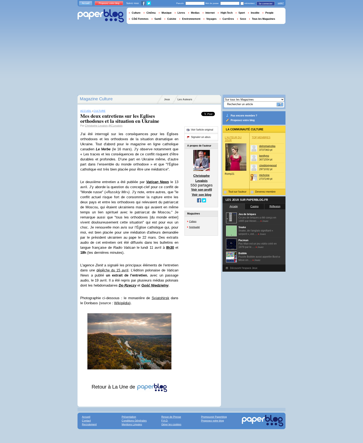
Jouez (265, 221)
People (269, 12)
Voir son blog (201, 194)
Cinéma (151, 12)
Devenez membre (265, 191)
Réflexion (275, 206)
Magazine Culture (96, 99)
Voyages (211, 18)
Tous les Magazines (263, 18)
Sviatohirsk (160, 298)
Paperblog (101, 15)
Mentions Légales (132, 424)
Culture (192, 221)
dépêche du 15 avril (112, 270)
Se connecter (265, 3)
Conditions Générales (134, 420)
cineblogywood (268, 165)
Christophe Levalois (96, 125)
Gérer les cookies (171, 424)
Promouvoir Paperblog (214, 416)
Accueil (85, 3)
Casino (254, 206)
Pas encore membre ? (244, 115)
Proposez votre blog (243, 120)
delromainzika (267, 146)
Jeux (167, 99)
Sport (241, 12)
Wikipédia (121, 303)
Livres (181, 12)
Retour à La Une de (114, 387)
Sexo (243, 18)
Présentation (129, 416)
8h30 (170, 248)
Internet (210, 12)
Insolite (255, 12)
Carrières (228, 18)
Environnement (191, 18)
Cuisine (171, 18)
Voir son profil (201, 189)
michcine (264, 175)
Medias (195, 12)
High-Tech (227, 12)
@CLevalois (115, 125)
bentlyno (264, 155)
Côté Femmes (140, 18)
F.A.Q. (164, 420)
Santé (157, 18)
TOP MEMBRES (261, 137)
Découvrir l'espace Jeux (243, 268)
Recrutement (89, 424)
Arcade (234, 206)
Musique (167, 12)
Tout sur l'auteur (237, 191)
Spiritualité (194, 227)
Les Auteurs (185, 99)
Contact (86, 420)
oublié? (281, 3)
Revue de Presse (171, 416)
